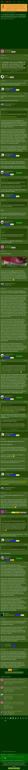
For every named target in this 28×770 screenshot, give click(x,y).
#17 (26, 544)
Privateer (5, 712)
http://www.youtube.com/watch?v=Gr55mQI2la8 (13, 458)
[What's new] (23, 1)
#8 (26, 227)
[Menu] (2, 1)
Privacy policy (17, 756)
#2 (26, 80)
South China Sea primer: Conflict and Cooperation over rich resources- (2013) (15, 680)
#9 (26, 251)
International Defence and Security (16, 682)
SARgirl (5, 697)
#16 (26, 516)
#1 (26, 55)
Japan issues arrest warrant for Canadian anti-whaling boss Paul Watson (15, 688)
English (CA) (12, 754)
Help (22, 756)
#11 (26, 360)
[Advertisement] (14, 34)
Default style (4, 754)
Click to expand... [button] (14, 71)
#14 (26, 478)
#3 (26, 93)
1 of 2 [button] (10, 670)
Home (2, 758)
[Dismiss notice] (25, 5)
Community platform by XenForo (12, 760)
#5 (26, 159)
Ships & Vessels (11, 712)
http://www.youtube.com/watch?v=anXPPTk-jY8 (12, 465)
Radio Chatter (12, 690)
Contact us (3, 756)
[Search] (26, 1)
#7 (26, 200)
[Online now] (3, 559)
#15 (26, 492)
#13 (26, 439)
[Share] (25, 55)
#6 (26, 177)
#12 (26, 401)
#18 (26, 562)
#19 (26, 618)
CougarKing (4, 18)
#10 (26, 288)
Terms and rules (10, 756)
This (7, 416)
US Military (11, 706)
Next (14, 670)
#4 (26, 109)
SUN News (6, 58)
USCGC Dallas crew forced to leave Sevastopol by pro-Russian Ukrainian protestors (14, 703)
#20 (26, 649)
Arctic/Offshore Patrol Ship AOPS (13, 711)
